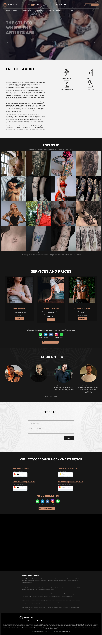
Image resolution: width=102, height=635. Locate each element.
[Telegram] (45, 334)
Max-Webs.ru (66, 631)
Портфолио (42, 262)
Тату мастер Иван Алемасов (38, 385)
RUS (57, 4)
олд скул (49, 254)
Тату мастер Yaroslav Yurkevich (63, 385)
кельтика (33, 254)
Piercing (87, 4)
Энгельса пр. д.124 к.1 (67, 468)
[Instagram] (56, 334)
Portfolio (39, 10)
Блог (71, 10)
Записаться (20, 318)
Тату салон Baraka (38, 631)
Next (94, 42)
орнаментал (44, 254)
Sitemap (27, 620)
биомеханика (76, 253)
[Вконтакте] (51, 334)
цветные (62, 255)
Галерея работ (32, 149)
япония (50, 255)
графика (28, 254)
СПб (33, 4)
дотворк (62, 253)
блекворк (23, 254)
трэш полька (60, 254)
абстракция (56, 253)
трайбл (71, 254)
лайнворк (38, 254)
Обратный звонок (51, 342)
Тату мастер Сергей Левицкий (13, 385)
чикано (46, 255)
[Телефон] (61, 334)
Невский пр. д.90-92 (21, 468)
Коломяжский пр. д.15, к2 (24, 481)
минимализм (41, 255)
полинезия (66, 254)
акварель (66, 253)
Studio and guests (11, 10)
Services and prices (55, 10)
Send (68, 438)
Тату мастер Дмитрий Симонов (88, 385)
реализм (51, 253)
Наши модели (60, 262)
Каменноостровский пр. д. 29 (70, 481)
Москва (39, 4)
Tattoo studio (94, 4)
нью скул (54, 254)
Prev (8, 42)
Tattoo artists (27, 10)
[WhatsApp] (40, 334)
